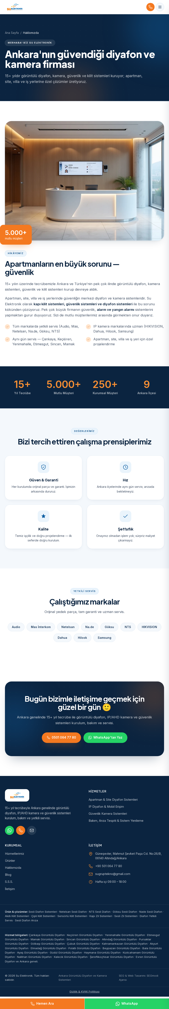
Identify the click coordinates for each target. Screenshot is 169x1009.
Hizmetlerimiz (14, 854)
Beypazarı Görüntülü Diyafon (121, 948)
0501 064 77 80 (64, 737)
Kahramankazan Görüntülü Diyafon (125, 943)
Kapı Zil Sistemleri (100, 916)
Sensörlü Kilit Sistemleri (72, 916)
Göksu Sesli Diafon (125, 911)
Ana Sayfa (12, 32)
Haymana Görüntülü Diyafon (102, 952)
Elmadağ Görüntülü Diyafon (48, 948)
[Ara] (150, 7)
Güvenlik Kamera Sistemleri (108, 814)
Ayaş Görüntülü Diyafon (32, 952)
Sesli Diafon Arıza (26, 920)
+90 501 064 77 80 (108, 866)
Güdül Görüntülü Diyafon (66, 952)
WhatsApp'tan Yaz (107, 737)
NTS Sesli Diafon (99, 911)
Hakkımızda (13, 868)
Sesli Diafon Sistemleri (43, 911)
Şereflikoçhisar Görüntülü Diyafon (112, 956)
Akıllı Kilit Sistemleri (17, 916)
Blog (8, 875)
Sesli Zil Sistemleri (125, 916)
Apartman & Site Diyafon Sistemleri (113, 800)
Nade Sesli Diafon (150, 911)
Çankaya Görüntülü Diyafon (47, 935)
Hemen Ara (45, 1003)
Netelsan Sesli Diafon (73, 911)
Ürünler (10, 861)
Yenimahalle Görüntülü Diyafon (125, 935)
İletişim (10, 889)
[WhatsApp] (9, 830)
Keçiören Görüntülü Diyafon (85, 935)
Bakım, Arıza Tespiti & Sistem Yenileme (116, 821)
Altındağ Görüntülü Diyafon (119, 939)
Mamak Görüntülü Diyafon (47, 939)
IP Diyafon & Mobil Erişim (106, 807)
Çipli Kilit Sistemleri (43, 916)
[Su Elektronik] (15, 7)
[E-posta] (31, 830)
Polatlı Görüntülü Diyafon (84, 948)
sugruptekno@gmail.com (112, 874)
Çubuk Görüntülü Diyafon (83, 943)
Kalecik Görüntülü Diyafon (71, 956)
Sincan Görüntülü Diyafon (83, 939)
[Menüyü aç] (160, 7)
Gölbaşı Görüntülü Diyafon (48, 943)
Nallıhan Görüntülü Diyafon (34, 956)
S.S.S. (9, 882)
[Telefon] (20, 830)
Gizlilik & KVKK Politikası (84, 991)
